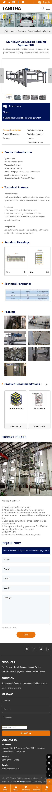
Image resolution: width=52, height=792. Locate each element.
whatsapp (26, 790)
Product (21, 31)
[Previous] (41, 384)
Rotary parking (34, 667)
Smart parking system (35, 671)
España (46, 2)
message (7, 694)
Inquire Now (15, 106)
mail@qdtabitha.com (10, 768)
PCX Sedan (39, 408)
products (8, 662)
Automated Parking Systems (35, 683)
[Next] (46, 384)
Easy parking (7, 667)
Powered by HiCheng (33, 781)
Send (26, 634)
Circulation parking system (39, 31)
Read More (15, 426)
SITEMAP (46, 781)
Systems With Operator (11, 683)
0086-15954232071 (10, 760)
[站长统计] (20, 781)
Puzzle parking (20, 667)
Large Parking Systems (11, 687)
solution (8, 678)
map (46, 790)
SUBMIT (25, 733)
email (15, 790)
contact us (9, 739)
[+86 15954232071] (49, 757)
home (12, 31)
